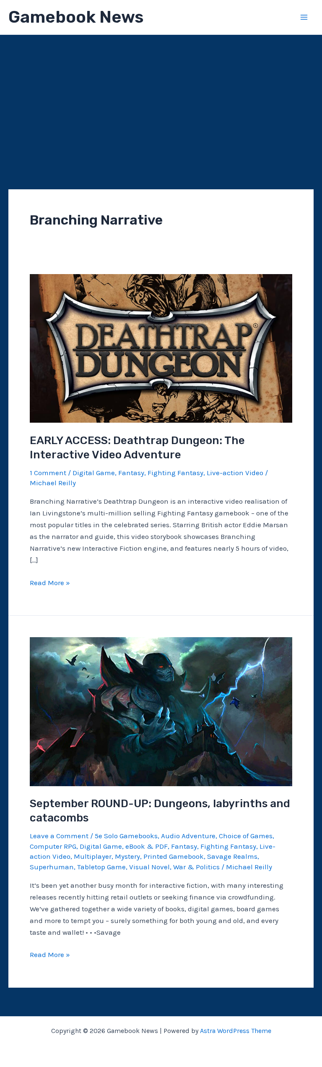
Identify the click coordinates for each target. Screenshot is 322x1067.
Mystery (127, 856)
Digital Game (94, 472)
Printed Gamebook (173, 856)
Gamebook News (75, 17)
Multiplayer (93, 856)
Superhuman (52, 867)
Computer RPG (53, 846)
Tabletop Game (101, 867)
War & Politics (196, 867)
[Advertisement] (161, 98)
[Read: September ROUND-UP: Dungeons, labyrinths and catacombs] (161, 711)
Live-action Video (235, 472)
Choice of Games (246, 836)
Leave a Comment (59, 836)
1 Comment (48, 472)
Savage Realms (232, 856)
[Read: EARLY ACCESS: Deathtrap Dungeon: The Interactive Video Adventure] (161, 347)
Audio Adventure (188, 836)
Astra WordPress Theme (235, 1031)
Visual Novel (149, 867)
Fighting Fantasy (175, 472)
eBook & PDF (146, 846)
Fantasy (131, 472)
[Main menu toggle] (304, 17)
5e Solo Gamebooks (126, 836)
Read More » (50, 583)
